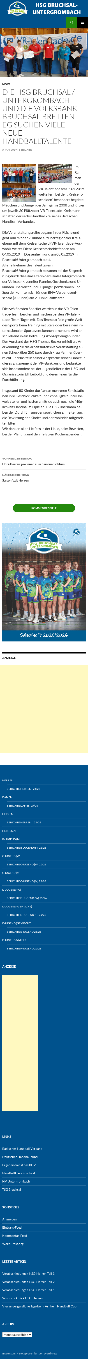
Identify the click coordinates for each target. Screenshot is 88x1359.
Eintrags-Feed (12, 1227)
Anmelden (9, 1219)
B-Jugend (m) (11, 839)
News (6, 84)
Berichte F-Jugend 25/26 (24, 948)
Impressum (9, 1353)
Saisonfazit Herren (15, 477)
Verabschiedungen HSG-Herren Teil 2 (28, 1282)
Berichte (25, 149)
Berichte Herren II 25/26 (24, 822)
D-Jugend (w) (11, 889)
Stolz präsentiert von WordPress (38, 1353)
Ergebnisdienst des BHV (19, 1165)
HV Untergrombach (16, 1181)
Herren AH (9, 830)
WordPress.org (12, 1244)
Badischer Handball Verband (22, 1148)
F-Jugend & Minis (14, 940)
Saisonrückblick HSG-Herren (22, 1298)
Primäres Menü (82, 22)
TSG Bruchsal (11, 1189)
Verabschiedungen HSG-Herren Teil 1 (28, 1290)
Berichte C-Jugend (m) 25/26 (26, 881)
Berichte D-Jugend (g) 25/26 (26, 915)
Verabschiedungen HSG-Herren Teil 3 (28, 1273)
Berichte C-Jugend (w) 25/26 (26, 864)
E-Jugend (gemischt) (17, 923)
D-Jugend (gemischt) (17, 906)
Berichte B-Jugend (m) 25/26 (26, 847)
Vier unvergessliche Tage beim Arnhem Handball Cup (39, 1306)
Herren (7, 780)
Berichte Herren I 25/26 (23, 788)
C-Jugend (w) (11, 856)
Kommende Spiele (44, 508)
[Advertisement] (44, 709)
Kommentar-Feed (14, 1235)
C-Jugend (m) (11, 873)
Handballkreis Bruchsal (18, 1173)
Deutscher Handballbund (20, 1157)
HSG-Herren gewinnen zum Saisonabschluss (33, 461)
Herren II (8, 814)
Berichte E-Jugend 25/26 (24, 931)
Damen (7, 797)
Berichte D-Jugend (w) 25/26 (27, 898)
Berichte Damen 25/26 (22, 805)
